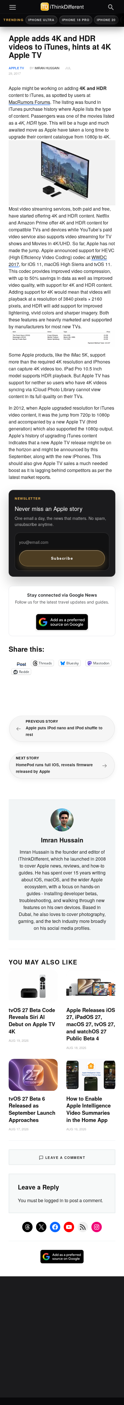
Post (21, 663)
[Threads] (27, 1227)
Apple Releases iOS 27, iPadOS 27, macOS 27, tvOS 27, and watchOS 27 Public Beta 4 (90, 1024)
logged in (53, 1200)
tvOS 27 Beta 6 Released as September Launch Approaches (32, 1109)
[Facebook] (55, 1227)
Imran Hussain (47, 67)
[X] (41, 1227)
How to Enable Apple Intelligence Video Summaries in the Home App (88, 1109)
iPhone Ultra (41, 20)
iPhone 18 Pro (75, 20)
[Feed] (83, 1227)
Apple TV (16, 68)
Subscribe (62, 558)
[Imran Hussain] (62, 819)
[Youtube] (69, 1227)
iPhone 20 (106, 20)
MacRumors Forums (29, 102)
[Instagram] (96, 1227)
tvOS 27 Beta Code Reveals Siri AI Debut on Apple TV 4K (32, 1020)
